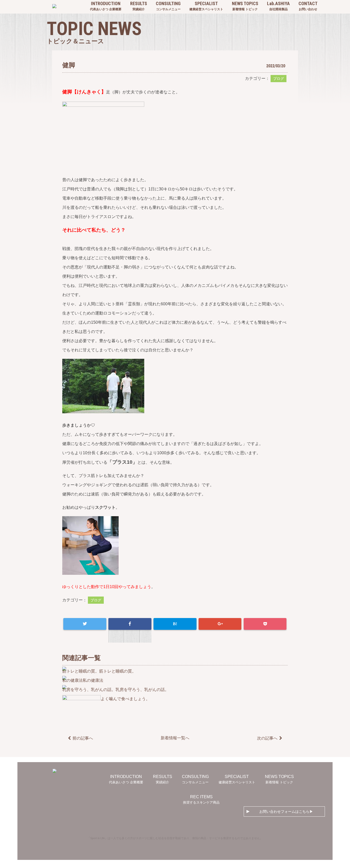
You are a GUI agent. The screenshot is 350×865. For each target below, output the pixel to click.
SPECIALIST (206, 6)
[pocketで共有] (265, 624)
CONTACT (307, 6)
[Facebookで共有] (129, 624)
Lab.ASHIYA (278, 6)
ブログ (278, 79)
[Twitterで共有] (84, 624)
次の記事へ (267, 738)
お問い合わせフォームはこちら (284, 811)
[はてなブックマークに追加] (174, 624)
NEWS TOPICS (245, 6)
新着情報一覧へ (175, 738)
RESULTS (138, 6)
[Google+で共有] (220, 624)
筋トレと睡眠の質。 (117, 671)
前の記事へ (83, 738)
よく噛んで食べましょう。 (125, 699)
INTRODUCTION (105, 6)
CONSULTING (168, 6)
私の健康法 (93, 680)
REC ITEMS (201, 799)
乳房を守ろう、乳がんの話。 (142, 689)
